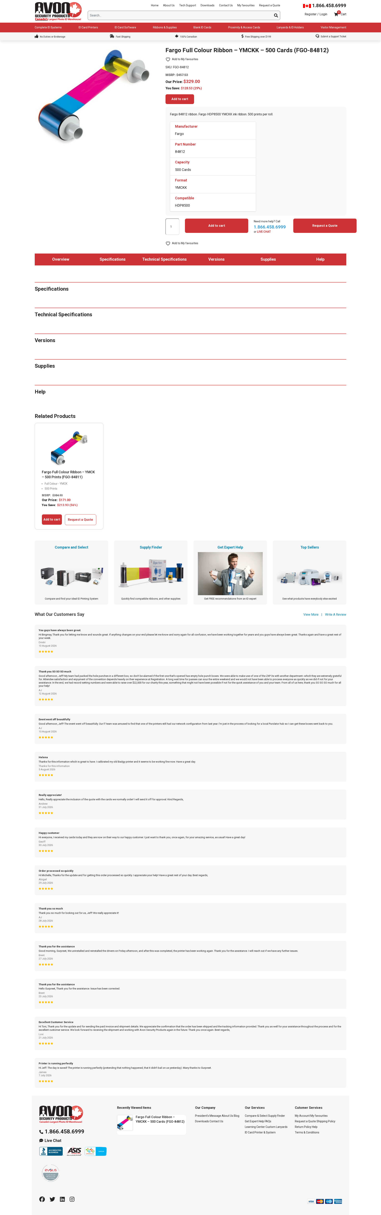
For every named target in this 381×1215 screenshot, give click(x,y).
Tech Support (187, 5)
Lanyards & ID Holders (290, 27)
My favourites (246, 5)
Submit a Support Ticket (333, 36)
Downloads (208, 5)
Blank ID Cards (202, 27)
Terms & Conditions (307, 1132)
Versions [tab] (216, 259)
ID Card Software (125, 27)
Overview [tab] (60, 259)
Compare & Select (256, 1115)
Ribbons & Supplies (165, 27)
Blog (236, 1115)
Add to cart (179, 99)
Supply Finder (276, 1115)
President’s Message (208, 1115)
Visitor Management (333, 27)
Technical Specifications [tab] (164, 259)
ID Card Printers (88, 27)
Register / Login (316, 14)
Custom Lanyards (277, 1126)
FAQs (268, 1121)
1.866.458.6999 (328, 5)
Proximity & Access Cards (244, 27)
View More (310, 614)
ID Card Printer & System (260, 1132)
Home (155, 5)
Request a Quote (269, 5)
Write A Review (335, 614)
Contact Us (226, 5)
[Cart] (336, 14)
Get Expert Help (254, 1121)
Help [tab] (320, 259)
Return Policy (303, 1126)
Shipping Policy (326, 1121)
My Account (302, 1115)
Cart (343, 14)
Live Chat (53, 1140)
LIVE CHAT (264, 231)
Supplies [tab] (268, 259)
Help (315, 1126)
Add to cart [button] (51, 519)
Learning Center (255, 1126)
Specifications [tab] (113, 259)
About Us (169, 5)
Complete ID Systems (48, 27)
